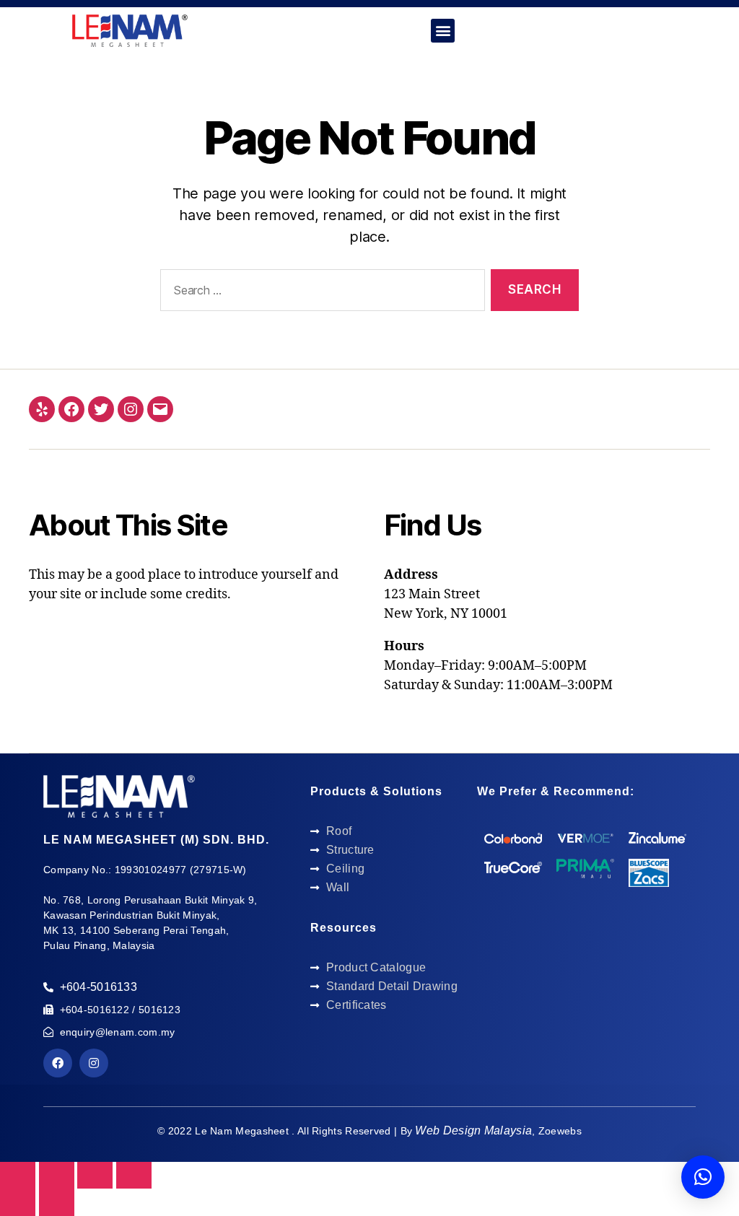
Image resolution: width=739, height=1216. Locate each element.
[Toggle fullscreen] (95, 1175)
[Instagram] (131, 409)
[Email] (160, 409)
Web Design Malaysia (473, 1130)
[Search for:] (319, 293)
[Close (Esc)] (17, 1175)
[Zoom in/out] (134, 1175)
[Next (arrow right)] (56, 1202)
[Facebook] (71, 409)
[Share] (56, 1175)
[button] (443, 31)
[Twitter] (101, 409)
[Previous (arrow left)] (17, 1202)
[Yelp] (42, 409)
